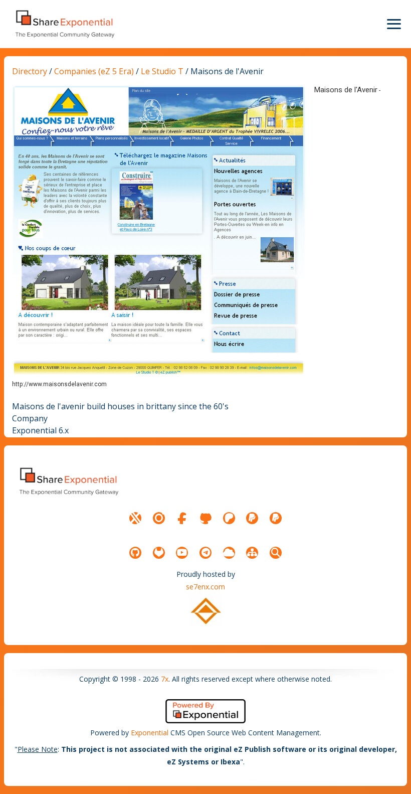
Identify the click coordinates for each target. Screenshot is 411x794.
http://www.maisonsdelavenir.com (59, 384)
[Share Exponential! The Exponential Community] (64, 24)
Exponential (149, 732)
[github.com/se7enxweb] (135, 553)
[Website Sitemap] (252, 553)
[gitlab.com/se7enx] (159, 553)
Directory (29, 71)
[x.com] (135, 518)
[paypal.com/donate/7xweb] (276, 518)
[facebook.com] (182, 518)
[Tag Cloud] (229, 553)
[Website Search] (276, 553)
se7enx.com (205, 586)
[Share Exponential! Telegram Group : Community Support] (205, 553)
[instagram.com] (159, 518)
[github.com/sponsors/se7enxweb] (205, 518)
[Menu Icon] (394, 24)
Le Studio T (162, 71)
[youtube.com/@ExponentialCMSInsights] (182, 553)
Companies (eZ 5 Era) (94, 71)
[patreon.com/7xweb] (229, 518)
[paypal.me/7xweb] (252, 518)
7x (164, 679)
